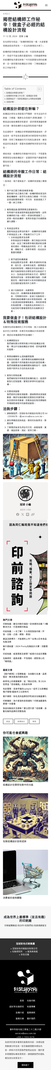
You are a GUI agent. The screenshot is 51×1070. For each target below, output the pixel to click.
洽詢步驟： (10, 102)
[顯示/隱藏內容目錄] (38, 89)
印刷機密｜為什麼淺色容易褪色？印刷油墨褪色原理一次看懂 (25, 702)
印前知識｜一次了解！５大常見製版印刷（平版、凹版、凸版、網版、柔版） (24, 633)
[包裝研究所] (25, 5)
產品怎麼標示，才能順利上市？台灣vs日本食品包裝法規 (25, 640)
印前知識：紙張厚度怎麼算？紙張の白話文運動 (25, 653)
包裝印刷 (31, 1000)
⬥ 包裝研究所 (16, 951)
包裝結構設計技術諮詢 (14, 841)
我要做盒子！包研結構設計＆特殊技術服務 (23, 99)
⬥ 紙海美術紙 (32, 951)
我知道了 (25, 1065)
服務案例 (31, 1012)
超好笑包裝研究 (16, 1006)
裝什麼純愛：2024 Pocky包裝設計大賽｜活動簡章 (25, 648)
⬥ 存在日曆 (24, 954)
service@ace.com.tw (25, 1033)
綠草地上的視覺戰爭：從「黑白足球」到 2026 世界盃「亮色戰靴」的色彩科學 (24, 683)
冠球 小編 (25, 504)
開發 (34, 721)
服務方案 (20, 1018)
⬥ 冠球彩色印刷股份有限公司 (24, 948)
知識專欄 (31, 1006)
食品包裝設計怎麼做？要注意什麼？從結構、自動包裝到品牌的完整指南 (25, 710)
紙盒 (8, 721)
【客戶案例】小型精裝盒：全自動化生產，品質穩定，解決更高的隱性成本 (25, 675)
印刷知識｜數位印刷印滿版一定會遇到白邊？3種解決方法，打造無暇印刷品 (25, 625)
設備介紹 (20, 1012)
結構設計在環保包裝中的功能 (18, 784)
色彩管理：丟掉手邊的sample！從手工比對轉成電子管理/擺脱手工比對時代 (25, 690)
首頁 (22, 1000)
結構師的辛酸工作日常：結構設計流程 (21, 96)
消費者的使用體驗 (12, 898)
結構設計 (6, 13)
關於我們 (31, 1018)
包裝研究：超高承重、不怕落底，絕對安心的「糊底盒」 (24, 660)
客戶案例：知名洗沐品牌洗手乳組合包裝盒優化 (25, 696)
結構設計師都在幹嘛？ (15, 93)
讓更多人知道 (25, 509)
